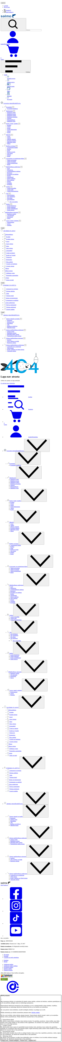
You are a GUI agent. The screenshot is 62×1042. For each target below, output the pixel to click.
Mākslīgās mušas (11, 142)
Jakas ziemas (9, 248)
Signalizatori (10, 177)
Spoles (8, 204)
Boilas (8, 156)
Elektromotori (10, 222)
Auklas (8, 186)
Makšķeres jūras (11, 121)
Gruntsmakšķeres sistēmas (13, 171)
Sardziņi (9, 340)
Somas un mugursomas (12, 298)
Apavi (7, 241)
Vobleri (9, 138)
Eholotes (9, 225)
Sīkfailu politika (8, 968)
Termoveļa (9, 257)
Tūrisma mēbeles (10, 291)
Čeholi (8, 126)
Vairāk (5, 75)
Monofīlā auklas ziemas (13, 334)
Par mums (6, 954)
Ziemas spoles (10, 331)
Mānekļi (8, 134)
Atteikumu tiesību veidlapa (11, 966)
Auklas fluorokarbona (12, 191)
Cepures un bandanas (11, 264)
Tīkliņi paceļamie (11, 161)
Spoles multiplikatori (12, 208)
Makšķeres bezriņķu (12, 117)
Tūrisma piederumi (11, 307)
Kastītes (9, 125)
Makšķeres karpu (11, 114)
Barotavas (9, 172)
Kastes (8, 132)
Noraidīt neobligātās (14, 1040)
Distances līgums (8, 970)
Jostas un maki (10, 280)
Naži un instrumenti (11, 305)
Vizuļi (8, 136)
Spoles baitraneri (11, 207)
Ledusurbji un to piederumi (14, 346)
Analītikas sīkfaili (7, 1025)
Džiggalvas (10, 170)
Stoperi (9, 181)
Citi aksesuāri (10, 215)
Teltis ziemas (10, 348)
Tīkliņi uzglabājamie (12, 163)
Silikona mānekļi (11, 139)
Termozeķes (9, 259)
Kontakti (6, 956)
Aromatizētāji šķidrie (12, 147)
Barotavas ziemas (11, 342)
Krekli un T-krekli (10, 255)
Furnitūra (9, 183)
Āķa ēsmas (10, 153)
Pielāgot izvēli (4, 1040)
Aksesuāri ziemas (11, 351)
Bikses (7, 268)
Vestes (7, 277)
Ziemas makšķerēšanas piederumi (15, 330)
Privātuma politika (8, 967)
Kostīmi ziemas (10, 239)
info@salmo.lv (9, 12)
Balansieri (9, 320)
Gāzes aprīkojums (10, 302)
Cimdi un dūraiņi (10, 253)
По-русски (7, 7)
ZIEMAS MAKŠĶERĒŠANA (11, 315)
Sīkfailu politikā (35, 1012)
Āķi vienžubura (11, 196)
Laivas (8, 223)
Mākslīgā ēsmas (11, 327)
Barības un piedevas (12, 326)
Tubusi (9, 131)
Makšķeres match (11, 115)
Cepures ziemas (10, 266)
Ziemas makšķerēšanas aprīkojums (15, 345)
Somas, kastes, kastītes (12, 123)
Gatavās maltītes (10, 309)
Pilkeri (8, 143)
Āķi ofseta (9, 198)
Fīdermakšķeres (11, 120)
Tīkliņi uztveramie (11, 160)
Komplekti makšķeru (12, 108)
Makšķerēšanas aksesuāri (11, 212)
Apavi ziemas (9, 244)
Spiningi (9, 118)
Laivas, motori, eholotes (12, 220)
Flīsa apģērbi (9, 262)
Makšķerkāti (9, 111)
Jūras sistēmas (10, 180)
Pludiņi (9, 175)
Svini (8, 168)
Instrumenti (10, 217)
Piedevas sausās (11, 152)
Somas (8, 128)
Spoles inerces (10, 210)
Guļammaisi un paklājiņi (12, 300)
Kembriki (9, 184)
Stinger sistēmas (11, 178)
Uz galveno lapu (5, 383)
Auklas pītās (10, 189)
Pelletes (9, 154)
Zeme (8, 150)
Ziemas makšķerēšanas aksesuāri (14, 338)
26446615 (8, 10)
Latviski (3, 3)
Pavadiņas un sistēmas (12, 174)
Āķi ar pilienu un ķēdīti (13, 341)
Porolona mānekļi (11, 140)
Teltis (7, 293)
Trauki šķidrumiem (12, 129)
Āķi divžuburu (11, 195)
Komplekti (9, 107)
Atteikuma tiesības (8, 964)
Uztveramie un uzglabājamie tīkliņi (15, 158)
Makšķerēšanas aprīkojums (13, 167)
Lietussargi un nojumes (12, 289)
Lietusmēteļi (9, 250)
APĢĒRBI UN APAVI (9, 231)
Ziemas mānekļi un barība (13, 318)
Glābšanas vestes (10, 273)
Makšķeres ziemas (11, 333)
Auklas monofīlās (11, 188)
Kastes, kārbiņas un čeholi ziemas (15, 349)
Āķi (7, 193)
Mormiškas (10, 323)
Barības (9, 149)
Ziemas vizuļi (10, 322)
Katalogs (6, 960)
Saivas (8, 218)
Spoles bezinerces (11, 205)
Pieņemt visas (23, 1040)
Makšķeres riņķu (11, 112)
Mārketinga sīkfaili (7, 1036)
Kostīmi (8, 237)
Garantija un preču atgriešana (11, 957)
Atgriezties (12, 383)
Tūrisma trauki (10, 295)
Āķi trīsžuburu (10, 199)
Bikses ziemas (9, 271)
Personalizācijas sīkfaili (8, 1031)
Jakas (7, 246)
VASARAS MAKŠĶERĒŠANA (12, 103)
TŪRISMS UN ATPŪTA (9, 285)
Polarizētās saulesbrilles (12, 275)
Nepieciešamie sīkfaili (8, 1019)
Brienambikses (9, 234)
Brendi (5, 961)
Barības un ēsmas (10, 146)
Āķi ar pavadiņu (13, 201)
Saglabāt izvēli (32, 1040)
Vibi (8, 324)
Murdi (8, 164)
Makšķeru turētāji (11, 214)
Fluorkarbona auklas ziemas (14, 336)
